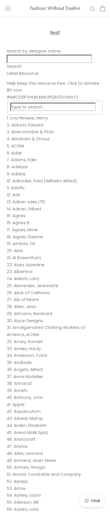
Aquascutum (27, 411)
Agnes (19, 216)
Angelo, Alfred (28, 369)
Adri (16, 195)
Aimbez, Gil (23, 243)
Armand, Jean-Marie (35, 460)
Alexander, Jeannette (36, 286)
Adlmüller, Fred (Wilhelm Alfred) (44, 181)
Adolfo (18, 188)
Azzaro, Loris (26, 509)
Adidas (18, 174)
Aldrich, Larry (26, 278)
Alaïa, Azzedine (29, 265)
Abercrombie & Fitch (32, 132)
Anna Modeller (28, 376)
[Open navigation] (8, 8)
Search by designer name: (34, 51)
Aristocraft (25, 439)
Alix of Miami (26, 299)
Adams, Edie (23, 160)
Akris (18, 251)
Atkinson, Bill (26, 502)
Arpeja (20, 481)
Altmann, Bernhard (33, 313)
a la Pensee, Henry (29, 118)
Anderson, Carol (30, 355)
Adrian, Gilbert (26, 209)
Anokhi (20, 390)
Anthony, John (28, 397)
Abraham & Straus (30, 139)
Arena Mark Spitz (31, 432)
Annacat (23, 383)
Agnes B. (21, 223)
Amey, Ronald (28, 341)
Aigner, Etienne (28, 237)
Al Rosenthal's (26, 258)
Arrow (20, 488)
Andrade (23, 362)
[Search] (92, 8)
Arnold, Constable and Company (46, 474)
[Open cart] (102, 8)
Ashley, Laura (27, 495)
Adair (16, 153)
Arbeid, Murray (28, 418)
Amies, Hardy (27, 349)
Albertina (23, 271)
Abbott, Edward (27, 125)
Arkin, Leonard (28, 453)
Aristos (21, 446)
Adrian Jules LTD (28, 202)
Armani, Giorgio (29, 467)
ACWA (17, 146)
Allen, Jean (25, 306)
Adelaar (20, 167)
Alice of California (32, 293)
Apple (18, 404)
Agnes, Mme (25, 230)
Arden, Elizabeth (30, 425)
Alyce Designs (28, 321)
